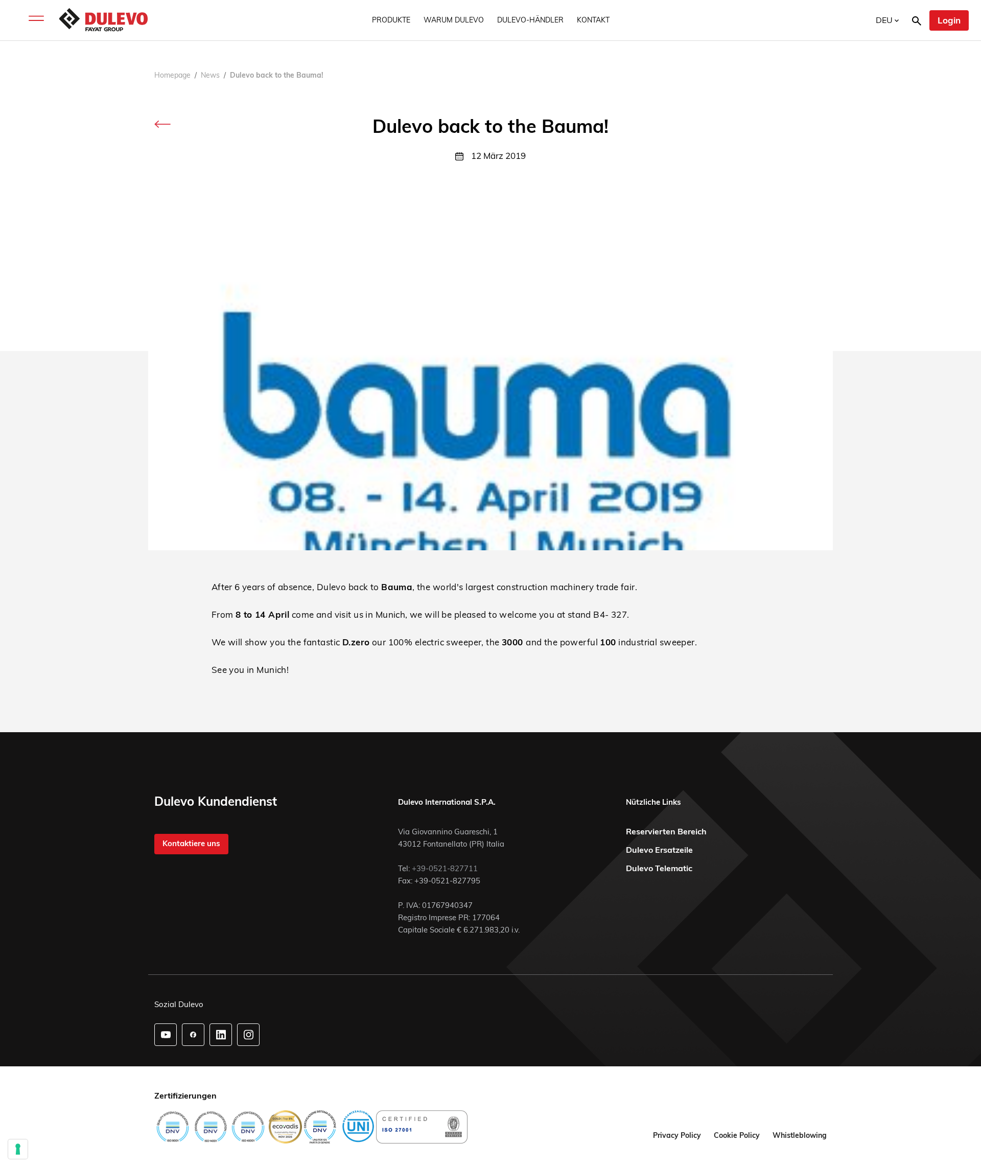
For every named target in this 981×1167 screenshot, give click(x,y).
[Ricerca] (916, 20)
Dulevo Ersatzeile (659, 850)
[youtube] (166, 1034)
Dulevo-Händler (530, 20)
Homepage (172, 75)
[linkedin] (221, 1034)
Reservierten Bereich (666, 831)
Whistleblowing (800, 1135)
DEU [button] (885, 20)
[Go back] (162, 123)
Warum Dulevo (454, 20)
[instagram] (248, 1034)
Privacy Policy (677, 1135)
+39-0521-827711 (445, 868)
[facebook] (193, 1034)
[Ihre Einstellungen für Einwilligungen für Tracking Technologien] (18, 1149)
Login (949, 20)
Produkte (391, 20)
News (210, 75)
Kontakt (593, 20)
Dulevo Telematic (659, 868)
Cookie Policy (737, 1135)
